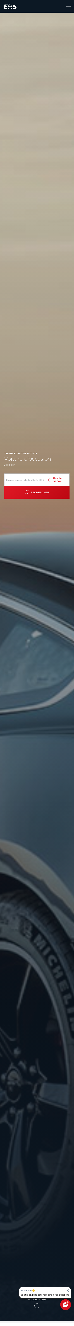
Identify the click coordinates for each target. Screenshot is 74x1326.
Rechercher (40, 492)
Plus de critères (57, 480)
